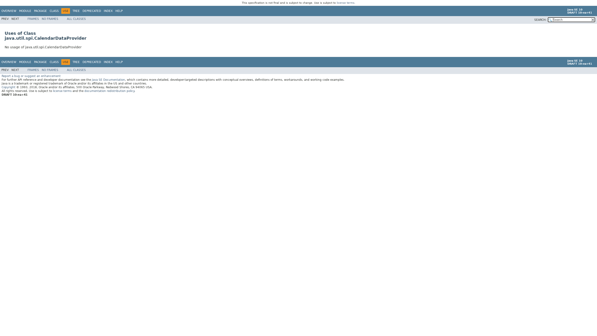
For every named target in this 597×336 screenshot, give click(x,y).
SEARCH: (540, 19)
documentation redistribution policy (109, 91)
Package (40, 11)
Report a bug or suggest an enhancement (31, 76)
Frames (33, 19)
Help (119, 11)
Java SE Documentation (108, 79)
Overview (8, 11)
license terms (345, 2)
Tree (76, 11)
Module (25, 11)
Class (54, 11)
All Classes (76, 19)
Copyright (8, 87)
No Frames (50, 19)
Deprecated (92, 11)
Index (108, 11)
